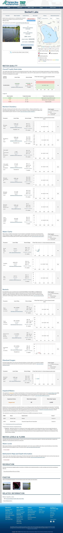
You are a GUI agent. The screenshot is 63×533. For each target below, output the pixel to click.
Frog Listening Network (32, 517)
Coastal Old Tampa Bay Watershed (22, 22)
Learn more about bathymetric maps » (38, 457)
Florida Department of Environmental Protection (14, 424)
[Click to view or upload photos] (11, 33)
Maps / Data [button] (31, 7)
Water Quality (17, 15)
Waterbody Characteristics (28, 44)
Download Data (28, 47)
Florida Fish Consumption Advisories (46, 409)
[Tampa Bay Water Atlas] (10, 2)
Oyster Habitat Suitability (9, 515)
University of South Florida (48, 531)
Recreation (35, 15)
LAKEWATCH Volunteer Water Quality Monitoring (17, 87)
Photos (45, 15)
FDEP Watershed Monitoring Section (16, 167)
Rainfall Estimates (20, 519)
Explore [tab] (57, 18)
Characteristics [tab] (45, 18)
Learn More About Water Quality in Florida (20, 52)
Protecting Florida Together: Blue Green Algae (15, 498)
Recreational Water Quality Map (8, 510)
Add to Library (41, 512)
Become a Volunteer (31, 20)
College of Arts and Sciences (39, 531)
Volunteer (40, 509)
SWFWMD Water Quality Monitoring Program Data (17, 324)
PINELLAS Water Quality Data (16, 208)
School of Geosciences (30, 531)
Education (29, 515)
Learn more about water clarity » (38, 236)
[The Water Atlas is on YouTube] (54, 521)
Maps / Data (19, 507)
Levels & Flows (26, 15)
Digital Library (30, 509)
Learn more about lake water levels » (33, 447)
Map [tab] (39, 18)
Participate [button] (53, 7)
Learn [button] (41, 7)
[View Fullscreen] (39, 26)
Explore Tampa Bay (8, 513)
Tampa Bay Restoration (32, 511)
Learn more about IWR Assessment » (42, 395)
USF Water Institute (23, 531)
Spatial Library (19, 523)
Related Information (55, 15)
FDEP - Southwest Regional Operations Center (15, 252)
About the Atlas (53, 510)
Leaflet (43, 46)
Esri (49, 46)
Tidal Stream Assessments (7, 517)
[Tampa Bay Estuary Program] (26, 3)
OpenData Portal (19, 517)
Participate (41, 507)
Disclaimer (52, 515)
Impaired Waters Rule (52, 393)
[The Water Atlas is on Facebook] (51, 521)
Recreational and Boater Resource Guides (12, 471)
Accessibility (52, 513)
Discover (7, 507)
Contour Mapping (20, 516)
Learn (29, 507)
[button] (39, 21)
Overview (7, 15)
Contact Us (52, 512)
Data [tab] (51, 18)
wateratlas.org (53, 508)
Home (8, 7)
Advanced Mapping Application (20, 510)
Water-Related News (9, 519)
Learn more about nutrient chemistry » (27, 111)
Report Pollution (31, 18)
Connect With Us (53, 519)
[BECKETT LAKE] (7, 485)
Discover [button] (19, 7)
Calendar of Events (31, 514)
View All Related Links (7, 500)
